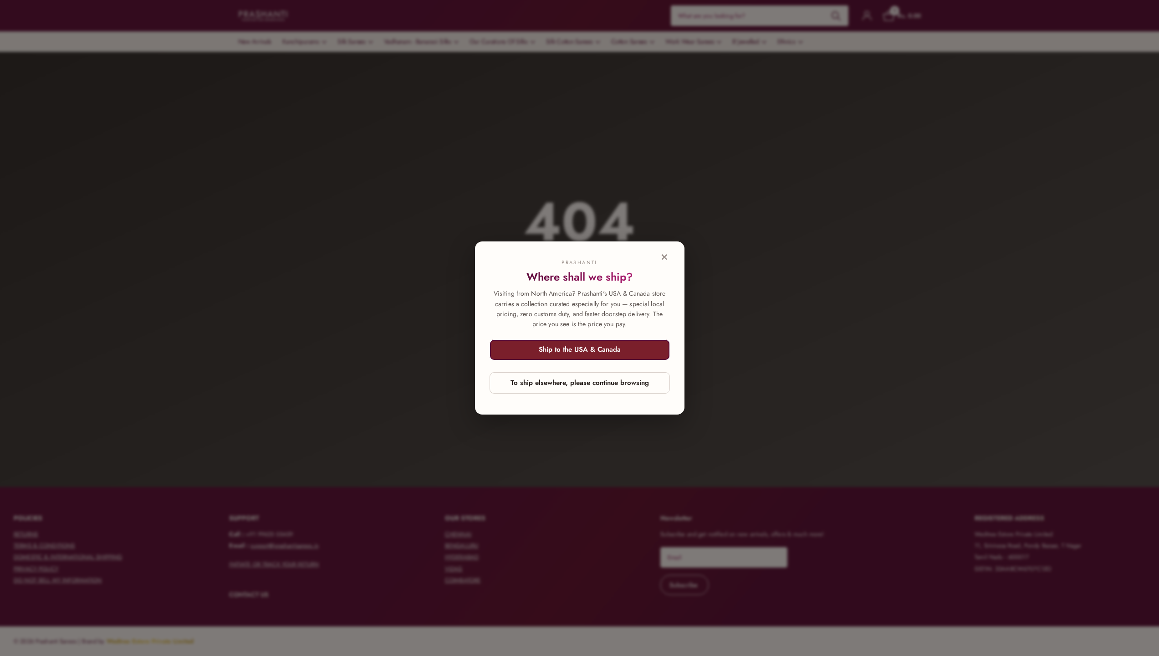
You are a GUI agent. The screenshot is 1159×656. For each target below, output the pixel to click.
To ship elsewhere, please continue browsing (580, 383)
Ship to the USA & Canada (580, 349)
